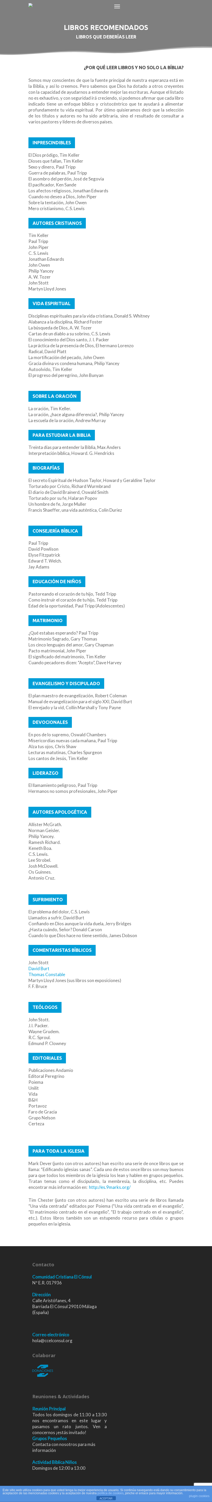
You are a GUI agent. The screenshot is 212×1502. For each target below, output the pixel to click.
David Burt (38, 968)
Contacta (41, 1444)
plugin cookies (199, 1496)
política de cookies (110, 1493)
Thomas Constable (46, 974)
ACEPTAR (106, 1498)
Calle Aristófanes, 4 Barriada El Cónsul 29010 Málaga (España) (64, 1306)
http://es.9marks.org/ (110, 1187)
